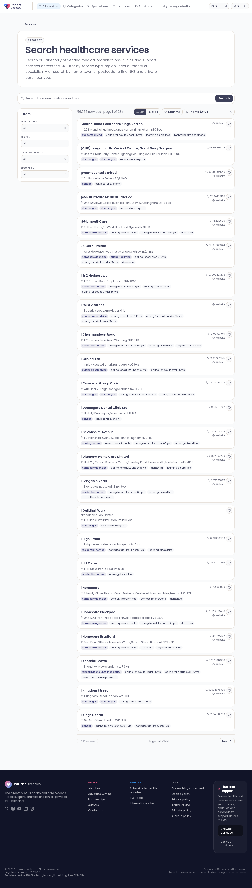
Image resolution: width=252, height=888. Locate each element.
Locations (124, 6)
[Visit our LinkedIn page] (26, 809)
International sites (142, 803)
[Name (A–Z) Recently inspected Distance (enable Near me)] (209, 112)
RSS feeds (136, 798)
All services (51, 6)
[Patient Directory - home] (18, 6)
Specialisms (99, 6)
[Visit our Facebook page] (13, 809)
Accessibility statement (188, 788)
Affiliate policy (181, 816)
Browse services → (228, 831)
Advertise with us (99, 794)
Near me (174, 112)
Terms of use (181, 805)
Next (225, 741)
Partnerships (96, 799)
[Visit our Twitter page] (7, 809)
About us (94, 788)
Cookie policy (181, 794)
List (142, 112)
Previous (89, 741)
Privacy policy (181, 799)
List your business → (229, 843)
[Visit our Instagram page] (32, 809)
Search (224, 98)
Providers (145, 6)
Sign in (241, 6)
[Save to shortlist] (229, 124)
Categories (75, 6)
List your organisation (176, 6)
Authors (93, 805)
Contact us (96, 810)
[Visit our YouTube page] (19, 809)
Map (155, 112)
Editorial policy (181, 810)
